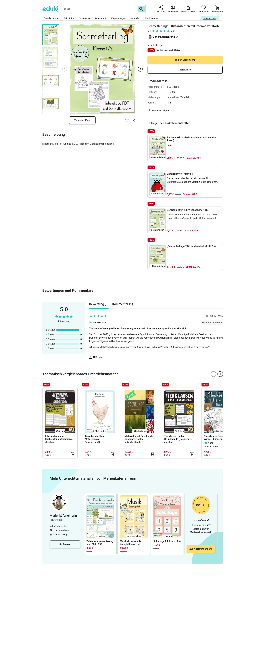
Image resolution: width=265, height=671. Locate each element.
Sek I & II (68, 18)
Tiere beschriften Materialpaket (94, 438)
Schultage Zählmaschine (167, 541)
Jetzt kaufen (185, 69)
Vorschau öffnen (82, 120)
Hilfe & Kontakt (151, 18)
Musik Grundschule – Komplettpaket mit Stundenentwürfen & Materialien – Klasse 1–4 (134, 543)
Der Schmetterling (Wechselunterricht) (188, 210)
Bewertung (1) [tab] (99, 304)
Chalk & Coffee (211, 446)
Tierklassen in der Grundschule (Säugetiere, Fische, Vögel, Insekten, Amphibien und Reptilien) (178, 438)
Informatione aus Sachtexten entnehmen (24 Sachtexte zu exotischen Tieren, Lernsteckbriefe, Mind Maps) (60, 438)
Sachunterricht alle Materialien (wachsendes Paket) (191, 139)
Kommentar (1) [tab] (122, 304)
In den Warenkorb (185, 59)
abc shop (49, 442)
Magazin (135, 18)
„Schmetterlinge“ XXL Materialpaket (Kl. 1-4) (192, 246)
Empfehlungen (118, 18)
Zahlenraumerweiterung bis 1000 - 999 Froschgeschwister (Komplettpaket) (99, 543)
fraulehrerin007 (92, 442)
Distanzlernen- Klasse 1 (180, 173)
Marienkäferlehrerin (163, 36)
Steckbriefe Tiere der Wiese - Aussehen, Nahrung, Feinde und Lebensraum (216, 438)
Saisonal (83, 18)
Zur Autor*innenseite (201, 548)
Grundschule (50, 18)
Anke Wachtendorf (133, 442)
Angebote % (100, 18)
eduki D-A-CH (99, 322)
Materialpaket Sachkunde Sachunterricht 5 (139, 438)
